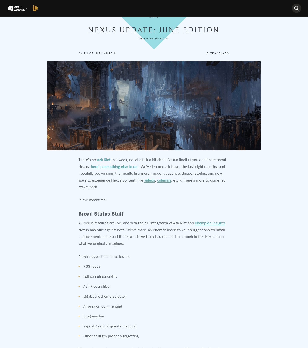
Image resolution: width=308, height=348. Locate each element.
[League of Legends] (36, 8)
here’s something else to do (114, 166)
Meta (153, 17)
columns (164, 180)
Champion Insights (210, 223)
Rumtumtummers (100, 53)
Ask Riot (103, 159)
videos (149, 180)
